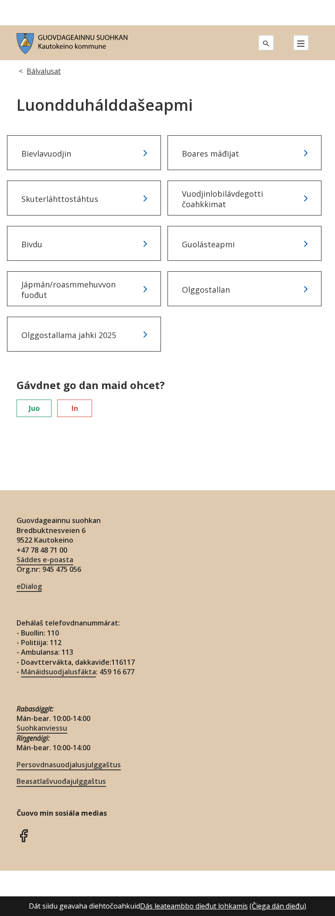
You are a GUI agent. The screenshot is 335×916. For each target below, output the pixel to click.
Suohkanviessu (42, 728)
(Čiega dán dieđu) (278, 906)
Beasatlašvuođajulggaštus (61, 781)
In (75, 408)
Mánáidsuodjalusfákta (58, 672)
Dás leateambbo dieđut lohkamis (194, 906)
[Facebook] (24, 835)
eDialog (29, 586)
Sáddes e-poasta (45, 559)
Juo (34, 408)
